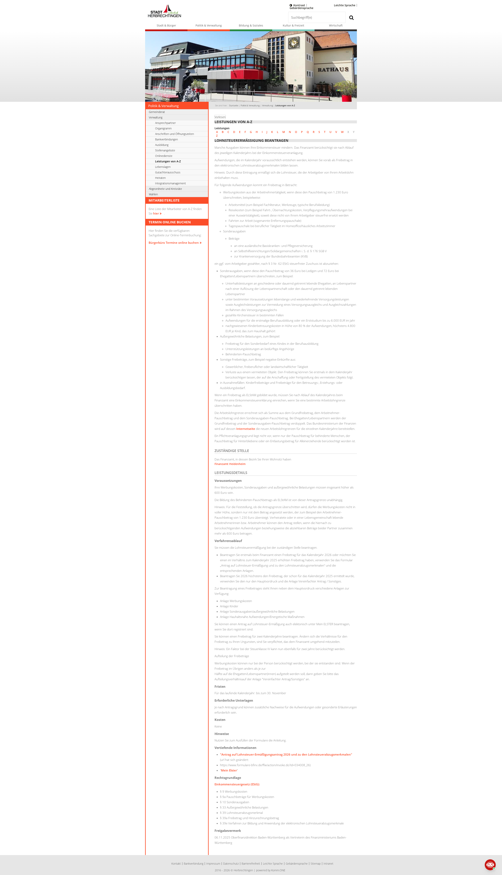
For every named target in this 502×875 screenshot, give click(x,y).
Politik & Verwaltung (209, 25)
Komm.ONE (278, 870)
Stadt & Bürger (166, 25)
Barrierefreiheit (251, 863)
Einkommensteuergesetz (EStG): (237, 784)
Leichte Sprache (344, 5)
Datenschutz (231, 863)
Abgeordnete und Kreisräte (165, 189)
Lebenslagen (163, 167)
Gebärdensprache (301, 8)
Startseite (233, 105)
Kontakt (176, 863)
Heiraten (160, 178)
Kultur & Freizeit (293, 25)
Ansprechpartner (165, 123)
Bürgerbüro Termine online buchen (174, 243)
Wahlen (153, 194)
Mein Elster (229, 770)
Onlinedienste (163, 156)
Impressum (213, 863)
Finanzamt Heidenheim (230, 464)
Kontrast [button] (299, 5)
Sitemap (316, 863)
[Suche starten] (351, 17)
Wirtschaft (336, 25)
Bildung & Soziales (251, 25)
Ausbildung (161, 145)
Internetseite (245, 429)
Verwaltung (267, 105)
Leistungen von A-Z (285, 105)
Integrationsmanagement (170, 183)
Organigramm (163, 128)
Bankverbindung (193, 863)
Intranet (328, 863)
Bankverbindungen (166, 139)
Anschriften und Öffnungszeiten (174, 134)
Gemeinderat (157, 112)
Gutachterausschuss (167, 172)
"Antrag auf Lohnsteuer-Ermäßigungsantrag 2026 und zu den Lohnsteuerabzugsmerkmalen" (286, 754)
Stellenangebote (165, 150)
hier (156, 213)
